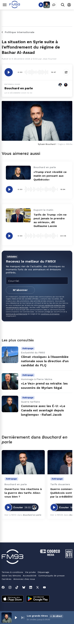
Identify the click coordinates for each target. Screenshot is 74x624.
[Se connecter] (69, 4)
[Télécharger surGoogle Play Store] (37, 599)
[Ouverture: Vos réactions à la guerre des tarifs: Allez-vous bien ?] (23, 462)
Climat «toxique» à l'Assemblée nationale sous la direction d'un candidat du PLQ (45, 361)
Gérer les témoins (11, 575)
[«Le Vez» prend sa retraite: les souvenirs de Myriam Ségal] (10, 381)
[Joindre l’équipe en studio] (53, 4)
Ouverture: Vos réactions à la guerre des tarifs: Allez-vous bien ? (23, 492)
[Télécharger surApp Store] (12, 599)
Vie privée (30, 572)
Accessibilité (29, 575)
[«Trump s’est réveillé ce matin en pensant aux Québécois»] (18, 173)
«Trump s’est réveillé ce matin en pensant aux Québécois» (50, 175)
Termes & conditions (12, 572)
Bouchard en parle (18, 88)
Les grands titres (37, 615)
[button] (15, 617)
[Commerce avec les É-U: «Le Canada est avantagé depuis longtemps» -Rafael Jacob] (10, 404)
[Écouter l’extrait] (8, 72)
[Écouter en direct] (41, 5)
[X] (37, 587)
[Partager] (66, 72)
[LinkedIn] (30, 587)
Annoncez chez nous (24, 579)
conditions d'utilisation (50, 314)
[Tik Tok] (16, 587)
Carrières (6, 579)
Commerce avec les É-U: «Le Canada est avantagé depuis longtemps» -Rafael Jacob (43, 410)
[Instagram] (10, 587)
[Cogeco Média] (50, 555)
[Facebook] (3, 587)
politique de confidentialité (16, 314)
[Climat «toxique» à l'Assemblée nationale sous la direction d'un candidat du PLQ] (10, 354)
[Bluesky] (23, 587)
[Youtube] (44, 587)
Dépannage (43, 572)
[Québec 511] (68, 557)
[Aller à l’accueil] (14, 7)
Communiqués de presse (51, 575)
